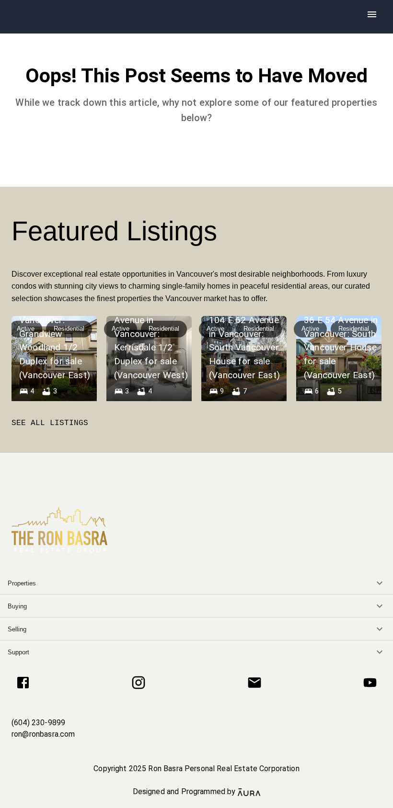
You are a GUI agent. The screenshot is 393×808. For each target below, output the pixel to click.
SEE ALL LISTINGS (50, 423)
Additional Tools (196, 803)
